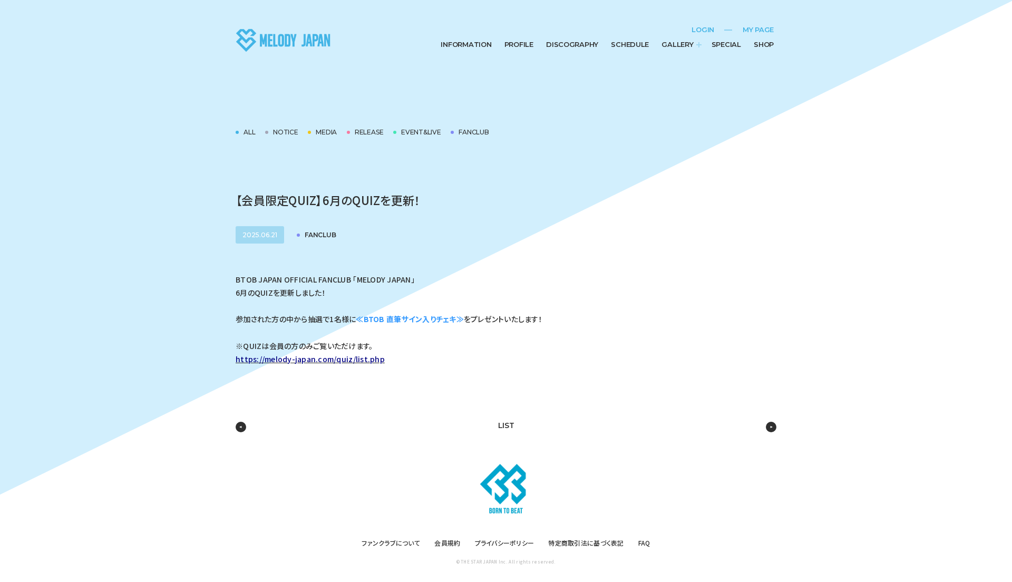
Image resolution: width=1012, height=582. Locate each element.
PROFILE (518, 44)
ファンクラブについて (391, 542)
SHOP (764, 44)
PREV (241, 427)
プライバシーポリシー (504, 542)
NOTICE (285, 132)
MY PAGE (758, 29)
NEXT (771, 427)
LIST (506, 425)
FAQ (644, 542)
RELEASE (369, 132)
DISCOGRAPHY (572, 44)
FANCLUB (474, 132)
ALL (249, 132)
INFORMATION (466, 44)
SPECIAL (726, 44)
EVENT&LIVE (421, 132)
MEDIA (326, 132)
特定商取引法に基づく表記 (586, 542)
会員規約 (447, 542)
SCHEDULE (630, 44)
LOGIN (703, 29)
